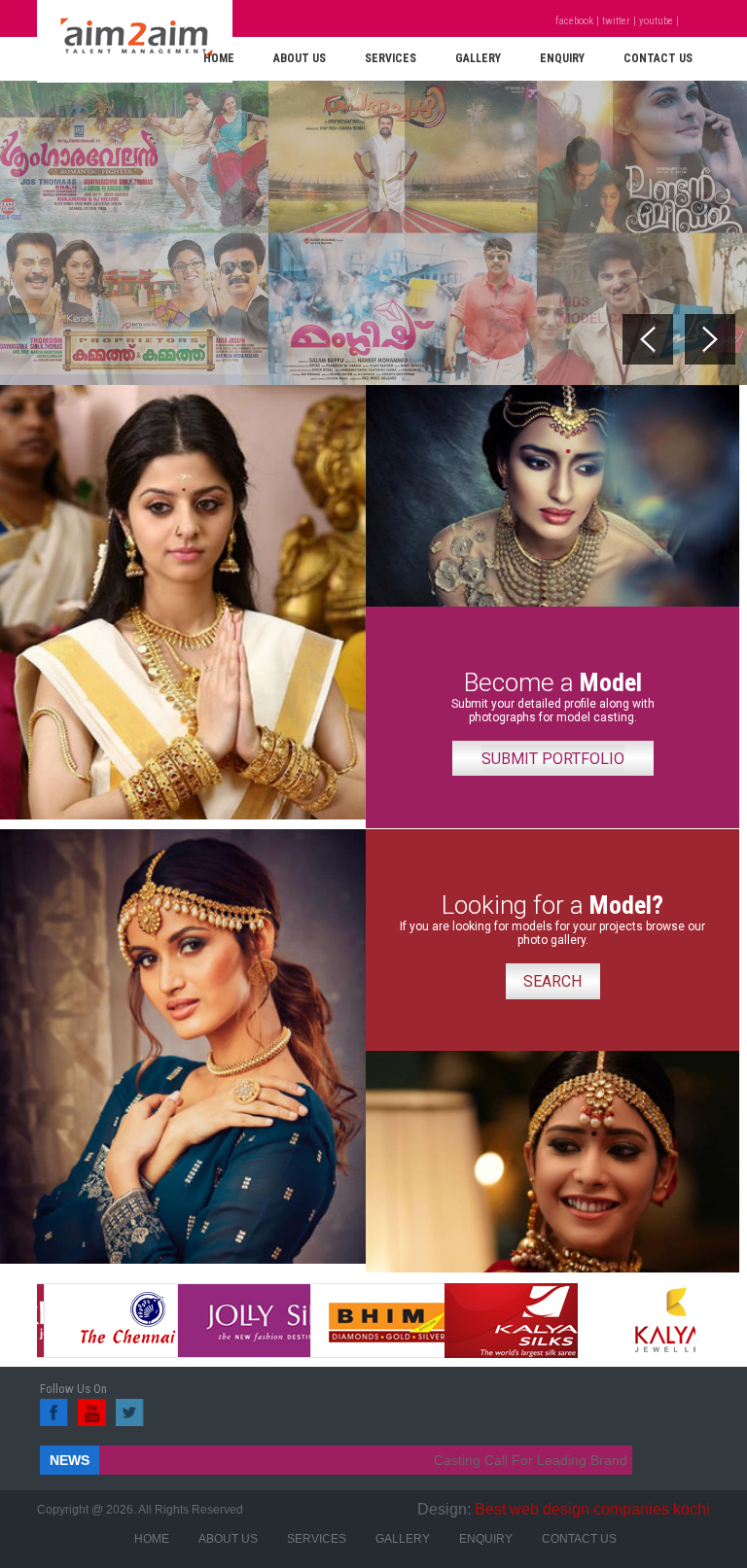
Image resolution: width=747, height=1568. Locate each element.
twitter (616, 21)
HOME (218, 58)
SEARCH (552, 981)
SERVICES (390, 58)
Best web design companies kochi (592, 1509)
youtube (656, 21)
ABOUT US (299, 58)
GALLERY (478, 58)
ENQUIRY (562, 58)
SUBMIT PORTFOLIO (552, 758)
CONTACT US (658, 58)
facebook (574, 21)
